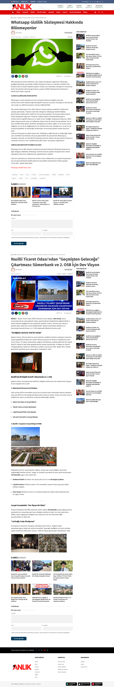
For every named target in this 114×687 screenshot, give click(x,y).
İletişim (83, 661)
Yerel (18, 12)
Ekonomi (25, 12)
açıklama (15, 174)
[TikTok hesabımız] (100, 1)
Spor (36, 677)
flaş (28, 174)
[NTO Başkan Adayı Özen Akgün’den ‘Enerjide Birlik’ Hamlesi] (21, 192)
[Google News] (68, 76)
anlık (22, 174)
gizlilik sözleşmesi (44, 174)
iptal (68, 174)
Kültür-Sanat (41, 12)
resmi (21, 178)
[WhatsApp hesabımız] (102, 1)
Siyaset (65, 12)
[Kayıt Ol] (95, 12)
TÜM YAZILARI (68, 32)
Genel (59, 273)
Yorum (14, 218)
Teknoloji (70, 37)
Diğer (85, 12)
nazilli (14, 178)
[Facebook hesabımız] (90, 1)
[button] (13, 12)
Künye (82, 664)
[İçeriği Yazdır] (26, 76)
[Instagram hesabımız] (95, 1)
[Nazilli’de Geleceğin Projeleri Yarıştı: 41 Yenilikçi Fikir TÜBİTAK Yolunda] (63, 192)
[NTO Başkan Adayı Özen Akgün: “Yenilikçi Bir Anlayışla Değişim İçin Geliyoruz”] (80, 130)
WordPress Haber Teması (33, 684)
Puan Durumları (62, 672)
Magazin (51, 12)
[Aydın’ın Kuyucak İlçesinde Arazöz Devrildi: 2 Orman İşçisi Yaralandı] (80, 139)
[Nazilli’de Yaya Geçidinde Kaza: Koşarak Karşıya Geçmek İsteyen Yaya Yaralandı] (80, 39)
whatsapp (42, 178)
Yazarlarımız (84, 667)
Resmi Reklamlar (75, 12)
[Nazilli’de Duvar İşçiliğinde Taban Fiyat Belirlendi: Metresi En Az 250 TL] (80, 103)
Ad (13, 230)
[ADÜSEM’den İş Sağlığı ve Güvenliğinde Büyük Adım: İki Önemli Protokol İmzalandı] (80, 77)
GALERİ (16, 1)
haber (54, 174)
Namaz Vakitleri (62, 667)
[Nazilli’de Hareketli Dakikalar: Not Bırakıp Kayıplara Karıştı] (80, 49)
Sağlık (58, 12)
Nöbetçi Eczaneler (63, 669)
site (27, 178)
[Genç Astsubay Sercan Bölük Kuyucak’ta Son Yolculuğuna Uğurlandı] (80, 158)
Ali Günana (19, 32)
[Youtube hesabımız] (97, 1)
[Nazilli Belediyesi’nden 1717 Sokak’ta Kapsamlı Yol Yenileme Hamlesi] (80, 85)
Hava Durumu (61, 661)
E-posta (45, 230)
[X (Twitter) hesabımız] (92, 1)
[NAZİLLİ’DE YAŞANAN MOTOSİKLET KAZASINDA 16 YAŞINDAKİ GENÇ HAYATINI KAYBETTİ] (80, 147)
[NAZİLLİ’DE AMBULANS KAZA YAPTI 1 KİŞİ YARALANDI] (80, 166)
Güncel (32, 12)
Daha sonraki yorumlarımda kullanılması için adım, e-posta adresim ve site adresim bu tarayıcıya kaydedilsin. (41, 237)
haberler (61, 174)
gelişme (34, 174)
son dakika (34, 178)
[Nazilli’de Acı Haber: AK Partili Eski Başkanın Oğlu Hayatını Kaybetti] (80, 94)
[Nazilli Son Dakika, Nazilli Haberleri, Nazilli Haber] (22, 9)
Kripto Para (61, 664)
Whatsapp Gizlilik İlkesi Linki (21, 168)
